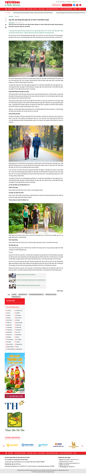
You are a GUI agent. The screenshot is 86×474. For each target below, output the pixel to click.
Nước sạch (9, 325)
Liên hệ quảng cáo (67, 5)
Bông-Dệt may (19, 344)
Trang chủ (11, 16)
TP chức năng (10, 339)
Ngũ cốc (9, 317)
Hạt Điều (18, 313)
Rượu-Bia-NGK (19, 322)
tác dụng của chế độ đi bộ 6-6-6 (36, 294)
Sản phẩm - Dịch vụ (32, 9)
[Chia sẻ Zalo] (6, 25)
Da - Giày (18, 332)
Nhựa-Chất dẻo (10, 346)
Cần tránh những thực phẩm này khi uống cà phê (28, 285)
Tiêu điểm (10, 9)
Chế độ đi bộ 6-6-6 (16, 296)
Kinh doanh (42, 9)
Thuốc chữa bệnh (10, 349)
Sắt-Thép (9, 341)
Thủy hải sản (19, 329)
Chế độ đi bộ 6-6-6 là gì (51, 294)
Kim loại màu (10, 344)
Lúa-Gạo (9, 310)
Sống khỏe (17, 16)
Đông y (17, 337)
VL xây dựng (18, 339)
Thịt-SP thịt (18, 327)
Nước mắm (9, 332)
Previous (4, 445)
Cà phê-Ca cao (19, 310)
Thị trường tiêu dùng (20, 9)
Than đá (18, 341)
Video (74, 9)
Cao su (8, 313)
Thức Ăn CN (9, 329)
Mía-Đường (18, 315)
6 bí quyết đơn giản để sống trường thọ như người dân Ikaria (26, 31)
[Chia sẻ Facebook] (6, 28)
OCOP (17, 346)
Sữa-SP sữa (18, 325)
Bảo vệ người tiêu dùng (52, 9)
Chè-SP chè (9, 320)
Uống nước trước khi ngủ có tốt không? (25, 274)
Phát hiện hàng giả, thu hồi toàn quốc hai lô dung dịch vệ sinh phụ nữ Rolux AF (55, 12)
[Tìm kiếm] (80, 5)
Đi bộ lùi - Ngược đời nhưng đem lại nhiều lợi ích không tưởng (36, 33)
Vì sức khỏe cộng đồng (66, 9)
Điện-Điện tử (18, 334)
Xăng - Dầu (9, 334)
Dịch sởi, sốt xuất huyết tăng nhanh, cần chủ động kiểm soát (31, 280)
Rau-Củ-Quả (18, 317)
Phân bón (9, 322)
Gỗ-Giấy (17, 320)
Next (82, 445)
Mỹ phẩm (9, 337)
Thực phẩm (9, 327)
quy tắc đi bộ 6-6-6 (23, 294)
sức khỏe (14, 294)
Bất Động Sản (19, 349)
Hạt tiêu (8, 315)
